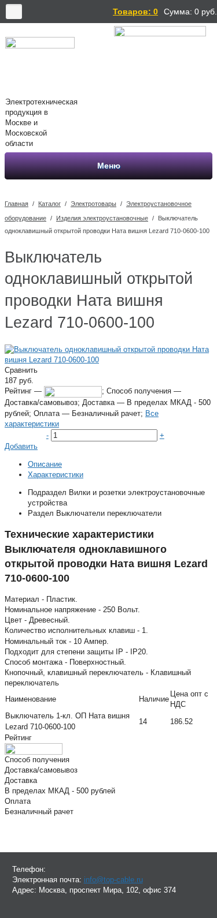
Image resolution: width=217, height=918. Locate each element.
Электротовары (93, 203)
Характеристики (55, 474)
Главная (16, 203)
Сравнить (21, 370)
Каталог (49, 203)
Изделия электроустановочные (102, 218)
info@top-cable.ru (113, 879)
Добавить (21, 446)
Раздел (41, 513)
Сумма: (178, 11)
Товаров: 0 (135, 11)
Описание (45, 464)
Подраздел (47, 492)
